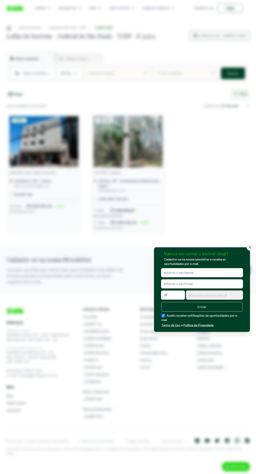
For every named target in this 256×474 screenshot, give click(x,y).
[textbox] (214, 295)
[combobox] (214, 295)
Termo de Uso (170, 325)
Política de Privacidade (198, 325)
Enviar (202, 307)
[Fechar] (250, 247)
